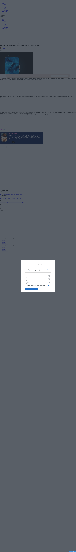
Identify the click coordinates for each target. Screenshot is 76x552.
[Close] (53, 262)
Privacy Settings (73, 551)
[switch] (49, 276)
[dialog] (38, 276)
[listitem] (38, 274)
